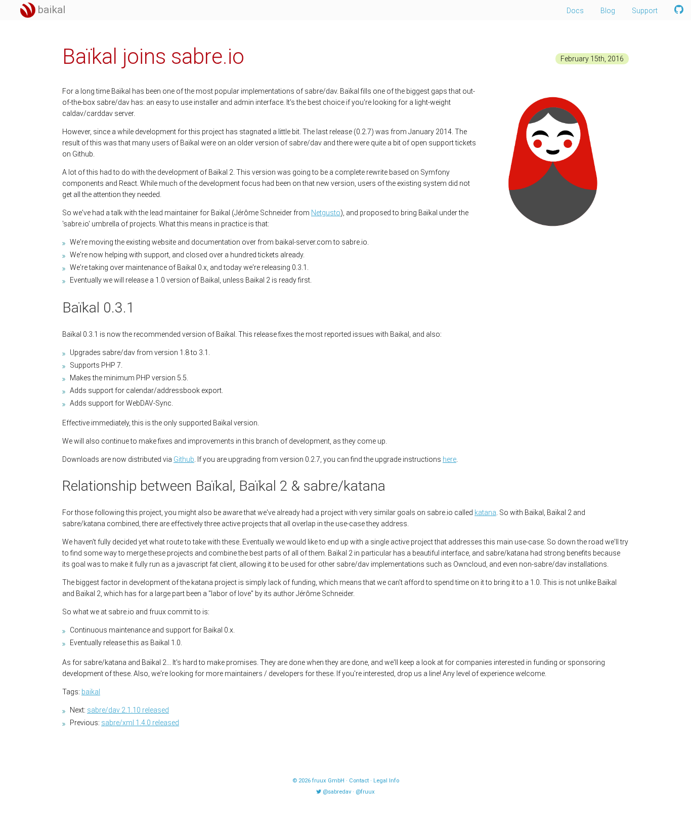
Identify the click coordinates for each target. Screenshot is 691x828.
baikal (90, 692)
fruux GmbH (328, 780)
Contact (359, 780)
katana (485, 512)
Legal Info (386, 780)
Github (184, 459)
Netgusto (325, 213)
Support (645, 11)
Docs (575, 11)
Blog (607, 11)
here (449, 459)
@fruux (365, 791)
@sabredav (337, 791)
